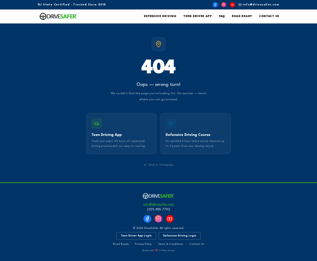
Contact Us (269, 16)
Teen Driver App (197, 16)
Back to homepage (161, 164)
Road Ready (242, 16)
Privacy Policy (143, 244)
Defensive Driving (160, 16)
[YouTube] (232, 4)
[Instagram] (223, 4)
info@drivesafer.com (261, 4)
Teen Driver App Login (136, 235)
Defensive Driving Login (179, 235)
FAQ (222, 16)
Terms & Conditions (170, 244)
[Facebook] (215, 4)
